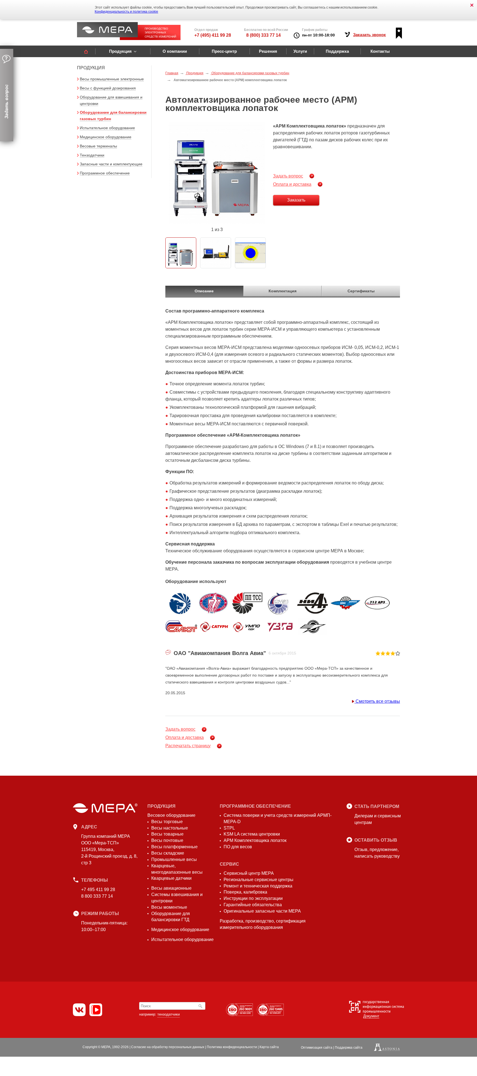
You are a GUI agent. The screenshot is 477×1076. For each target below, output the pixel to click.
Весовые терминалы (98, 146)
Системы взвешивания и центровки (177, 897)
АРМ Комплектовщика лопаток (255, 840)
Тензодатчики (92, 155)
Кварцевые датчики (171, 878)
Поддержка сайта (348, 1048)
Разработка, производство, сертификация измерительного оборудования (263, 924)
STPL (229, 828)
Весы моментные (169, 907)
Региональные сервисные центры (258, 879)
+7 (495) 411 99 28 (212, 35)
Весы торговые (167, 821)
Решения (268, 51)
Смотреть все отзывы (377, 701)
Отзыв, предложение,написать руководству (377, 852)
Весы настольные (169, 828)
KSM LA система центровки (252, 834)
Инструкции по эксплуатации (253, 898)
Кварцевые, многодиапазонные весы (177, 868)
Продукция (120, 51)
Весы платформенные (174, 846)
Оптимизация (316, 1048)
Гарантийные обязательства (253, 904)
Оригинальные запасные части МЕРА (262, 911)
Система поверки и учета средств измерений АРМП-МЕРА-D (278, 818)
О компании (175, 51)
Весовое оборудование (171, 815)
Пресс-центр (224, 51)
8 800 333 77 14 (97, 896)
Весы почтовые (167, 840)
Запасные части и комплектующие (111, 164)
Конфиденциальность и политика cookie (126, 12)
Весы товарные (167, 834)
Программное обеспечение (105, 173)
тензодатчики (168, 1014)
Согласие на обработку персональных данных (167, 1047)
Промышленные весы (174, 859)
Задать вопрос (288, 176)
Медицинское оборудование (105, 137)
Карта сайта (269, 1047)
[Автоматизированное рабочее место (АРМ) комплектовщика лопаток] (217, 173)
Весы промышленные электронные (112, 79)
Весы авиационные (171, 888)
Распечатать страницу (188, 745)
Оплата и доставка (292, 184)
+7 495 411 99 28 (98, 889)
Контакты (380, 51)
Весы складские (167, 853)
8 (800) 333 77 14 (263, 35)
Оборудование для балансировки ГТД (170, 916)
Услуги (300, 51)
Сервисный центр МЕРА (249, 873)
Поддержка (337, 51)
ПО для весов (238, 846)
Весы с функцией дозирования (108, 88)
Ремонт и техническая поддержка (258, 886)
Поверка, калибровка (245, 892)
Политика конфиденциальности (232, 1047)
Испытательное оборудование (107, 128)
